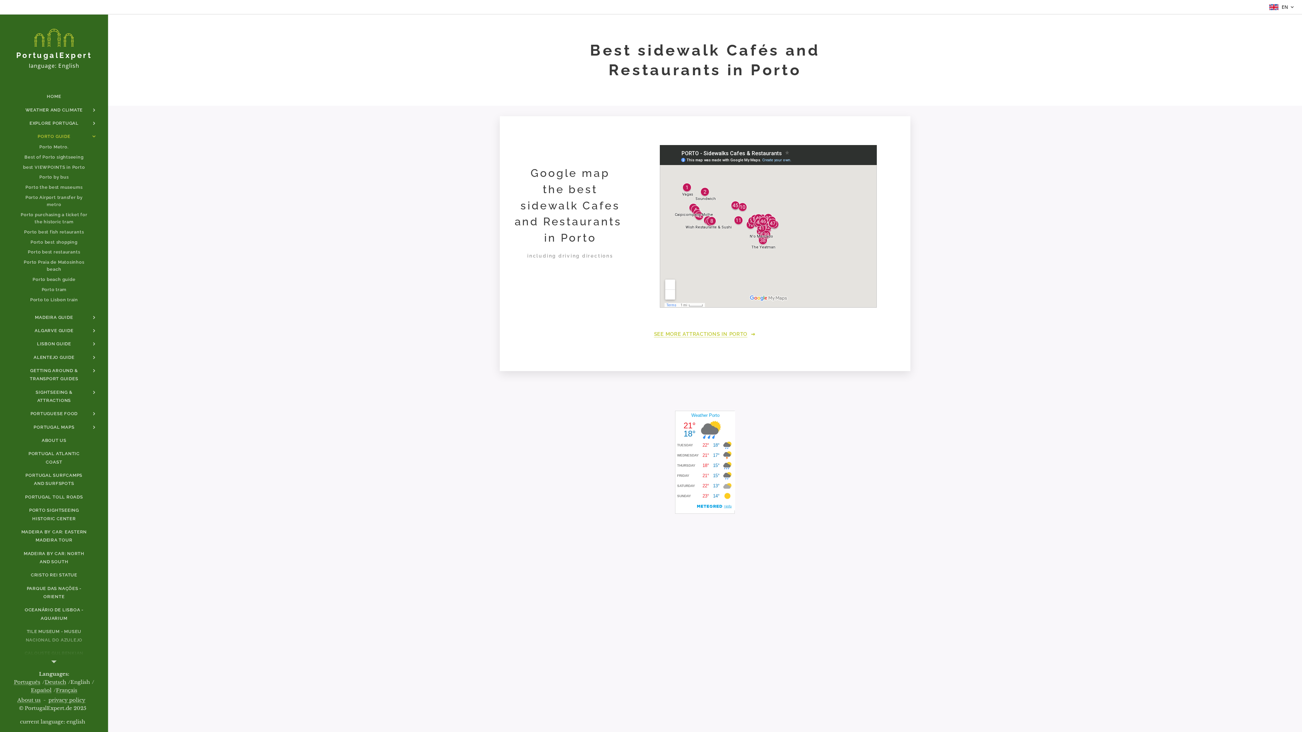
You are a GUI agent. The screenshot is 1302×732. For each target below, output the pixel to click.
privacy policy (66, 700)
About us (29, 700)
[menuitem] (54, 97)
